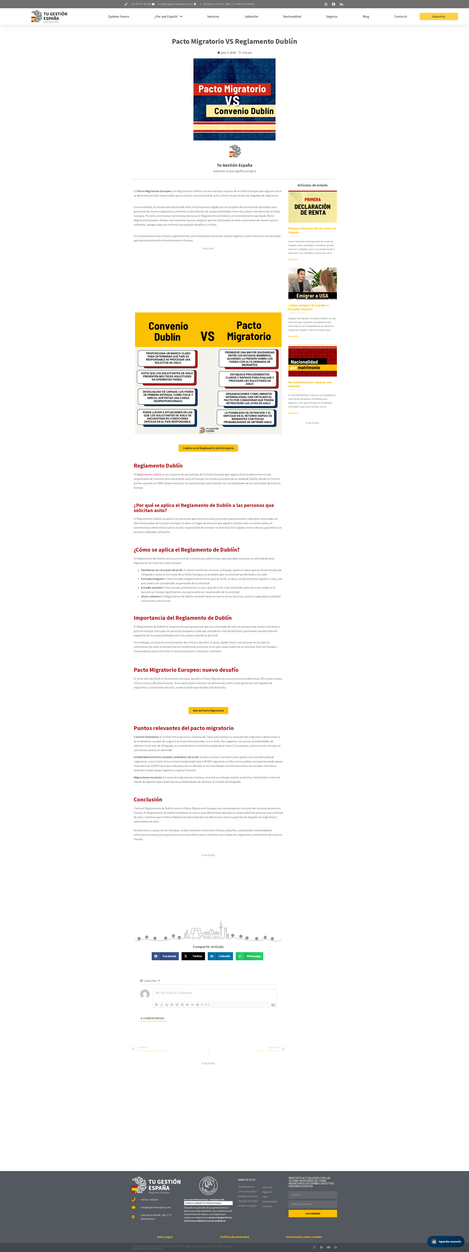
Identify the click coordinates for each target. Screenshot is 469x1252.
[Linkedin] (335, 1247)
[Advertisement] (208, 278)
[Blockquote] (187, 1005)
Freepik (219, 1246)
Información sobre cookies (304, 1237)
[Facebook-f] (321, 1247)
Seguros (331, 16)
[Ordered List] (177, 1005)
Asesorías (438, 16)
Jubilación (251, 16)
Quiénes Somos (118, 16)
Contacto (400, 16)
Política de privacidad (234, 1237)
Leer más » (293, 259)
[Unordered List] (182, 1005)
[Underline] (166, 1005)
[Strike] (171, 1005)
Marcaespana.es (155, 1248)
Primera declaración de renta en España (312, 230)
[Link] (197, 1005)
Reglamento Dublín (149, 474)
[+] (207, 1004)
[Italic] (161, 1005)
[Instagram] (314, 1247)
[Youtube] (328, 1247)
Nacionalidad (292, 16)
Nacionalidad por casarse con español (310, 384)
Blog (366, 16)
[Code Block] (192, 1005)
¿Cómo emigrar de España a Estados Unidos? (308, 307)
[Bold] (156, 1005)
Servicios (213, 16)
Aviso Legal (164, 1237)
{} (202, 1004)
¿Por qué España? (166, 16)
